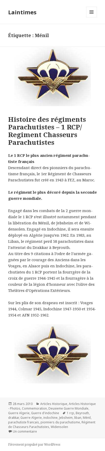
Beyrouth (82, 413)
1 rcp (70, 413)
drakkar (13, 417)
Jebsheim (66, 417)
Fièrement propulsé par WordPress (34, 444)
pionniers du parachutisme (60, 422)
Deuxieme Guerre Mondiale (68, 408)
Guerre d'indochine (45, 413)
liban (77, 417)
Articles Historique (53, 404)
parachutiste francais (23, 422)
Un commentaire (25, 431)
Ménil (87, 417)
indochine (50, 417)
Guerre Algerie (19, 413)
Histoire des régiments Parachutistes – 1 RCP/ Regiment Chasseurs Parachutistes (47, 131)
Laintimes (22, 12)
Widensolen (59, 427)
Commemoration (34, 408)
